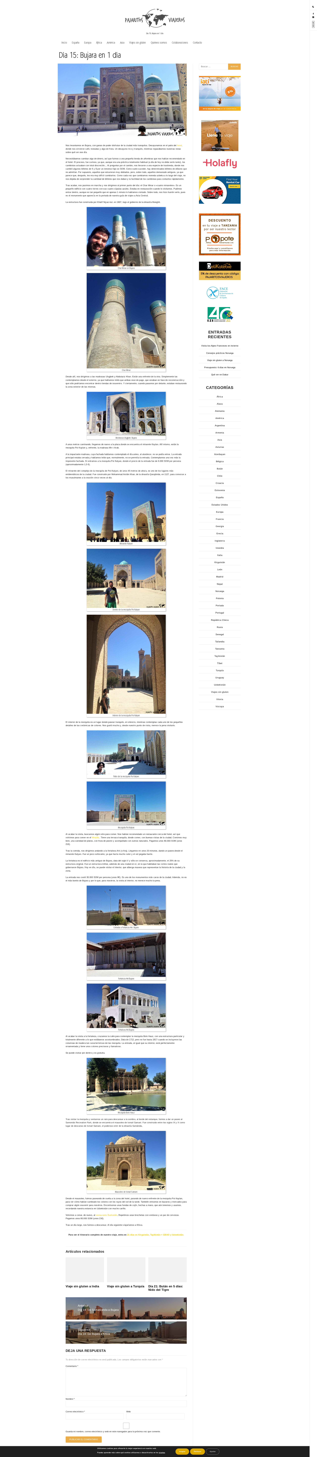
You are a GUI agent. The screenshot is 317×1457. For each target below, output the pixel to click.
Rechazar (197, 1451)
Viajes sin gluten (137, 42)
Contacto (197, 42)
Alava (220, 404)
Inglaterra (220, 541)
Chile (219, 476)
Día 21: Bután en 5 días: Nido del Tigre (165, 1288)
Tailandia (219, 641)
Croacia (220, 483)
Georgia (220, 526)
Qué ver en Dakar (219, 374)
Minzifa (96, 837)
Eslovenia (220, 490)
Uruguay (219, 677)
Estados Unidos (220, 505)
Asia (122, 42)
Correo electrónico (75, 1411)
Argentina (220, 425)
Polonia (220, 598)
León (219, 569)
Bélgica (220, 461)
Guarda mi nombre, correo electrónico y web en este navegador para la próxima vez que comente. (113, 1431)
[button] (313, 7)
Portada (220, 605)
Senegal (220, 634)
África (99, 42)
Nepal (220, 584)
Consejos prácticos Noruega (220, 353)
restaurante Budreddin (106, 1215)
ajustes (162, 1452)
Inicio (64, 42)
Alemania (220, 411)
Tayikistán (219, 656)
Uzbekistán (220, 685)
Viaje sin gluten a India (82, 1286)
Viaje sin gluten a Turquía (125, 1286)
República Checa (220, 620)
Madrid (219, 577)
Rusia (220, 627)
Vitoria (219, 699)
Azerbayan (219, 454)
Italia (219, 555)
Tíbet (219, 663)
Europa (87, 42)
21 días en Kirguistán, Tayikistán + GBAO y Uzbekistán (155, 1235)
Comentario (72, 1366)
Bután (220, 469)
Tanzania (219, 649)
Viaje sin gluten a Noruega (220, 360)
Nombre (70, 1399)
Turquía (220, 670)
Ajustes (213, 1451)
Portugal (219, 613)
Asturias (219, 447)
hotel (179, 145)
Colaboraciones (180, 42)
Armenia (219, 433)
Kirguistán (219, 562)
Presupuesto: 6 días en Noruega (219, 367)
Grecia (219, 533)
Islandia (220, 548)
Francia (220, 519)
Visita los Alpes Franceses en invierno (219, 346)
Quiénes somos (159, 42)
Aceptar (182, 1451)
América (111, 42)
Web (128, 1411)
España (75, 42)
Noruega (219, 591)
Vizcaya (220, 706)
